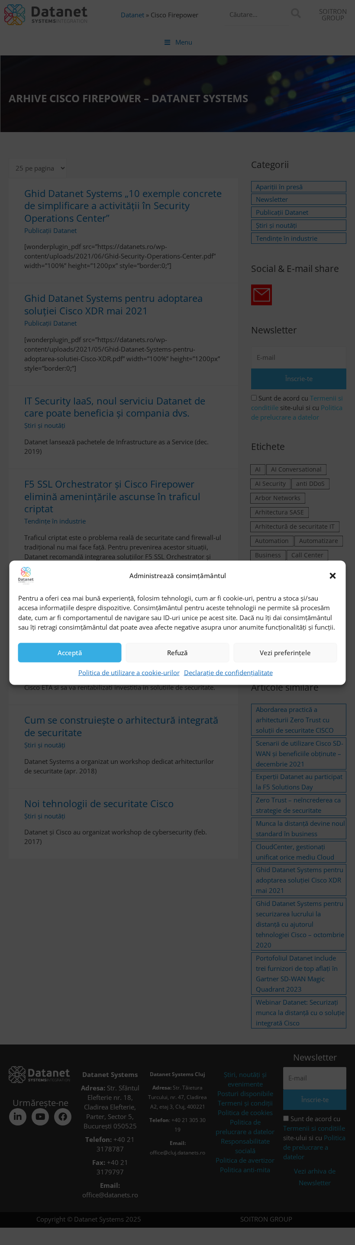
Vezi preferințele (285, 652)
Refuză (177, 652)
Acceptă (70, 652)
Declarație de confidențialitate (228, 672)
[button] (333, 575)
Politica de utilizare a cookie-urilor (129, 672)
